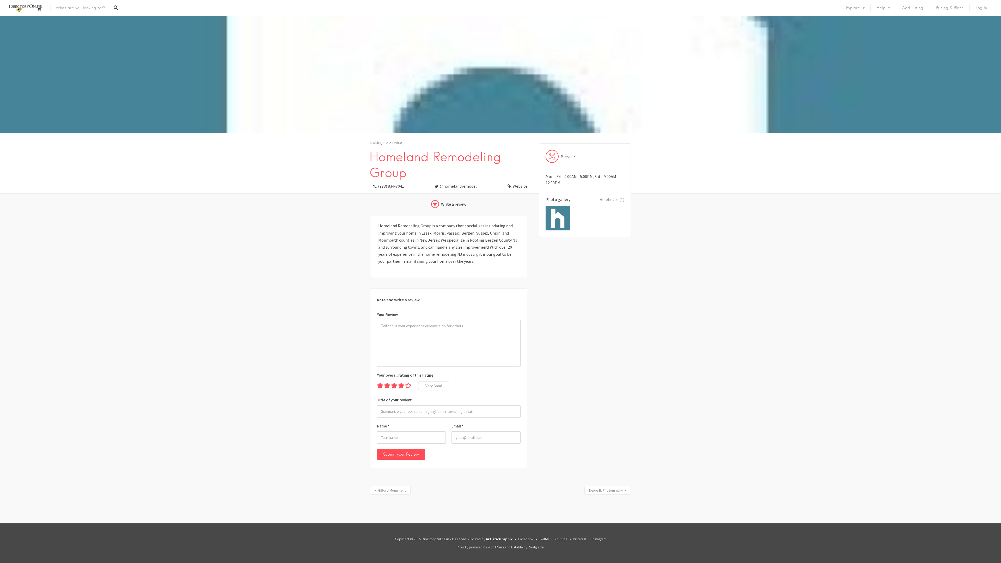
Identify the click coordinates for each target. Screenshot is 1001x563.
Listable (517, 547)
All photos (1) (612, 199)
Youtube (561, 539)
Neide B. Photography (606, 490)
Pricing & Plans (949, 7)
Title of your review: (394, 399)
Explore (853, 7)
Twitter (544, 539)
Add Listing (912, 7)
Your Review (387, 314)
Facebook (525, 539)
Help (881, 7)
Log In (981, 7)
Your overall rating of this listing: (406, 375)
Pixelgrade (536, 547)
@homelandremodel (458, 186)
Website (520, 186)
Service (395, 142)
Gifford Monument (392, 490)
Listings (377, 142)
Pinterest (579, 539)
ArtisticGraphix (499, 539)
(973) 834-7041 (391, 186)
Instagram (599, 539)
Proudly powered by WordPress (480, 547)
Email (457, 426)
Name (383, 426)
